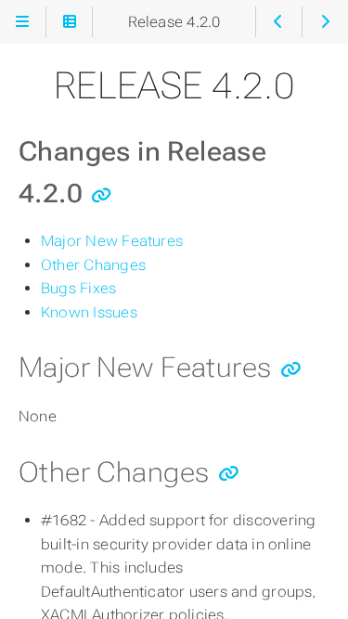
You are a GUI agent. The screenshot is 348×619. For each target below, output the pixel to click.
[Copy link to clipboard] (101, 195)
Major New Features (112, 241)
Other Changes (93, 265)
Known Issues (89, 312)
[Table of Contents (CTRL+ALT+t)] (69, 21)
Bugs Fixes (78, 288)
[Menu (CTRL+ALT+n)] (22, 21)
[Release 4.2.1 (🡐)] (279, 21)
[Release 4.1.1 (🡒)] (325, 21)
